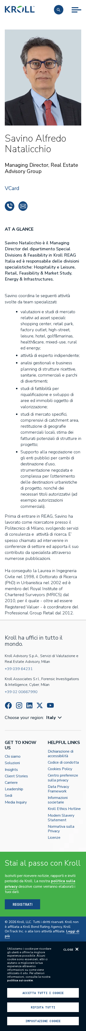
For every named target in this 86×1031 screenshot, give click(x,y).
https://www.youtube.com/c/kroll (50, 705)
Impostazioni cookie (43, 1021)
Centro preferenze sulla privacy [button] (63, 777)
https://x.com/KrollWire (40, 705)
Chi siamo (13, 756)
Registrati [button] (22, 904)
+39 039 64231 (19, 668)
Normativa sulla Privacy (61, 828)
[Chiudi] (77, 949)
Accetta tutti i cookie (43, 993)
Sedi (8, 795)
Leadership (14, 789)
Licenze (54, 837)
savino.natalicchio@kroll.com (23, 206)
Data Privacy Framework (58, 789)
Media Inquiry (16, 802)
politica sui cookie (20, 980)
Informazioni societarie (58, 800)
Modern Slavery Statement (61, 817)
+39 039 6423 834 (9, 206)
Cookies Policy (60, 769)
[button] (59, 10)
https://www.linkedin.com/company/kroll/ (29, 705)
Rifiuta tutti (43, 1007)
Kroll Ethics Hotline (64, 809)
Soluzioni (12, 763)
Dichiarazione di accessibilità (60, 753)
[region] (43, 986)
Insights (11, 769)
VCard (12, 188)
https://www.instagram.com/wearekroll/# (19, 705)
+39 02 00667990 (21, 692)
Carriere (11, 782)
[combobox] (54, 718)
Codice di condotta (63, 762)
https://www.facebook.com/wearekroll (8, 705)
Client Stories (16, 776)
